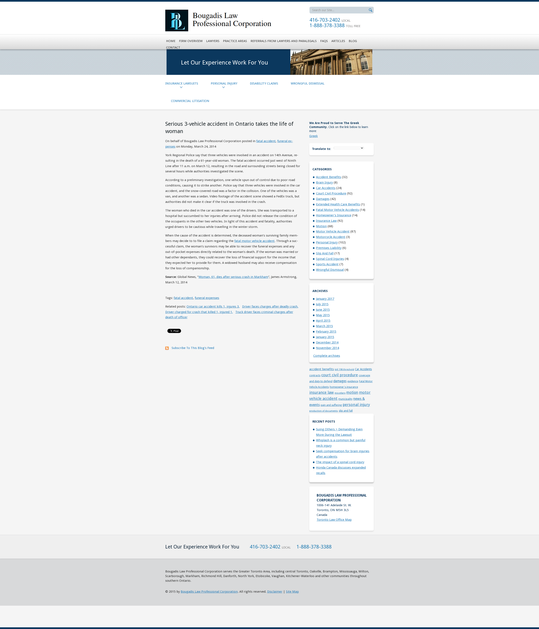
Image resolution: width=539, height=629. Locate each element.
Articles (338, 41)
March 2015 (324, 326)
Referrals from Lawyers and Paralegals (284, 41)
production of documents (323, 410)
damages (323, 199)
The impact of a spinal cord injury (340, 462)
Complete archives (326, 356)
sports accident (327, 264)
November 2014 (327, 348)
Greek (313, 136)
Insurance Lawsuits (181, 83)
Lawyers (212, 41)
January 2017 (325, 299)
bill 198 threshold (344, 369)
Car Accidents (325, 188)
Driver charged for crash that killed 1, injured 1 (199, 312)
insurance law (326, 221)
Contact (173, 47)
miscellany (340, 393)
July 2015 (322, 304)
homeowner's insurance (333, 215)
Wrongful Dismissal (307, 83)
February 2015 (326, 331)
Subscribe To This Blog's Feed (193, 348)
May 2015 (323, 315)
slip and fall (325, 253)
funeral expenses (207, 298)
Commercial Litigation (190, 101)
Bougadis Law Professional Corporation (209, 591)
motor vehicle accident (333, 231)
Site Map (292, 591)
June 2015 (323, 310)
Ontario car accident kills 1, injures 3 (213, 306)
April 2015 (323, 320)
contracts (314, 375)
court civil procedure (331, 193)
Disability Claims (264, 83)
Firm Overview (191, 41)
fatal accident (266, 141)
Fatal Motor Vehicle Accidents (337, 210)
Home (170, 41)
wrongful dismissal (330, 270)
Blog (353, 41)
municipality (345, 399)
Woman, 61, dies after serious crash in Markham (233, 277)
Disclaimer (274, 591)
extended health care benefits (338, 204)
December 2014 (327, 342)
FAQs (324, 41)
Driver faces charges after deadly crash (270, 306)
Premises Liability (329, 248)
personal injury (327, 242)
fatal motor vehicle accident (254, 241)
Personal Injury (224, 83)
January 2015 (325, 337)
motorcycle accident (330, 237)
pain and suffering (331, 405)
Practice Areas (235, 41)
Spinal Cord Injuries (330, 259)
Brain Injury (324, 182)
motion (321, 226)
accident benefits (328, 177)
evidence (352, 381)
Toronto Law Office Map (334, 520)
